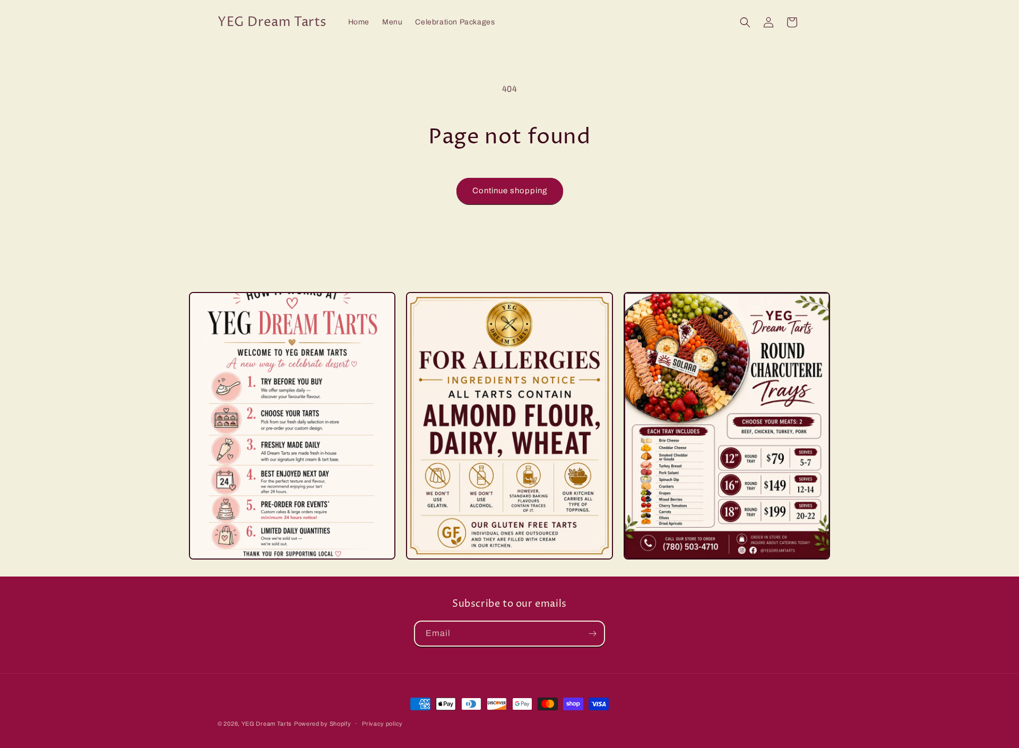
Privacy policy (382, 723)
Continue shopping (509, 190)
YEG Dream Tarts (266, 723)
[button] (745, 22)
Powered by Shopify (322, 723)
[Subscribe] (592, 634)
